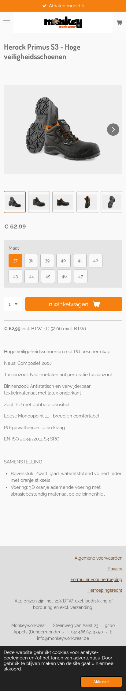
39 (47, 260)
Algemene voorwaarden (98, 558)
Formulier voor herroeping (96, 579)
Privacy (115, 568)
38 (31, 260)
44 (31, 276)
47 (80, 276)
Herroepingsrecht (104, 590)
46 (64, 276)
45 (48, 276)
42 (95, 260)
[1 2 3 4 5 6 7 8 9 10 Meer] (13, 304)
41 (80, 260)
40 (63, 260)
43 (15, 276)
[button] (15, 202)
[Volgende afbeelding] (113, 129)
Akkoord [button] (101, 681)
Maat (14, 248)
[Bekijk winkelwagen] (119, 22)
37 (15, 260)
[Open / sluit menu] (6, 22)
